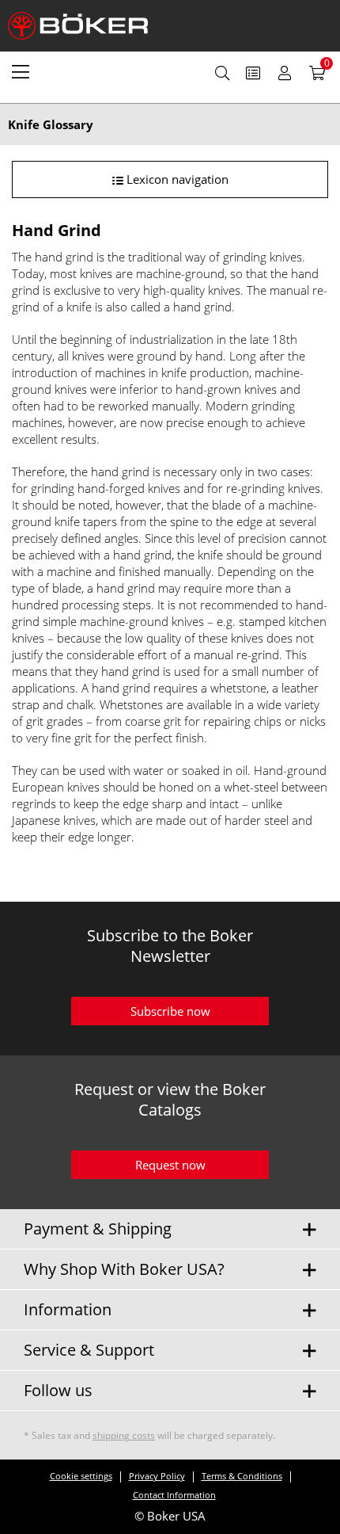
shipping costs (124, 1435)
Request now (170, 1165)
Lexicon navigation (176, 179)
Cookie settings (81, 1476)
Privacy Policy (157, 1476)
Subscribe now (170, 1011)
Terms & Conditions (242, 1476)
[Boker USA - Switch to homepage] (87, 26)
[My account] (285, 73)
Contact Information (174, 1495)
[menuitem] (20, 71)
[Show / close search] (222, 72)
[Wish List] (253, 73)
